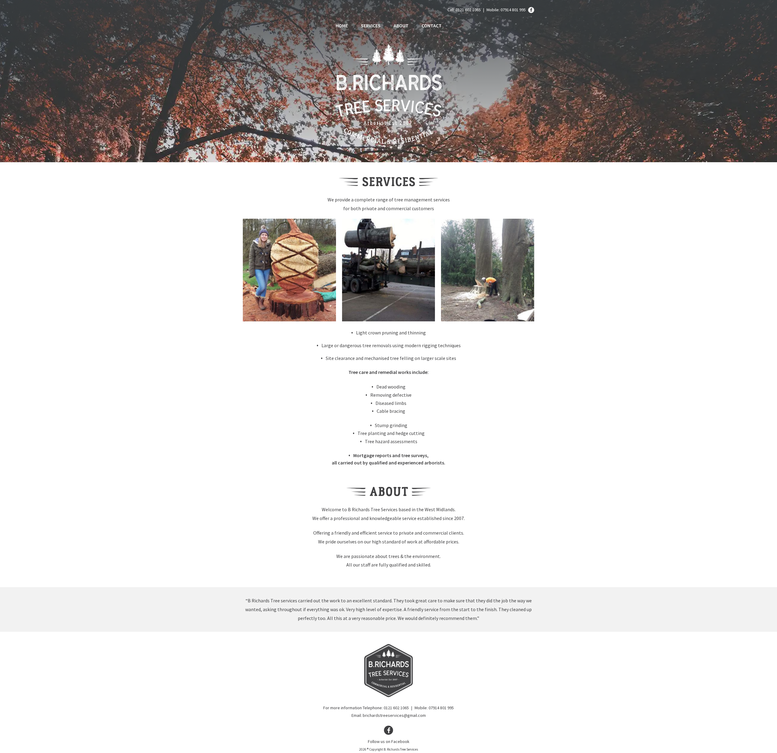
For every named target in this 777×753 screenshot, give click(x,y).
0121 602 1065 (468, 9)
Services (371, 25)
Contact (432, 25)
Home (342, 25)
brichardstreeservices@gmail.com (394, 715)
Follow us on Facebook (388, 741)
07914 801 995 (513, 9)
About (401, 25)
